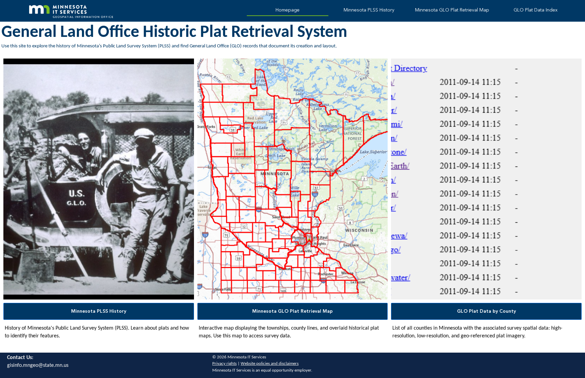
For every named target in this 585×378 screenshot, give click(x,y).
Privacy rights (224, 363)
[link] (287, 11)
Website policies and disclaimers (270, 363)
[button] (98, 311)
